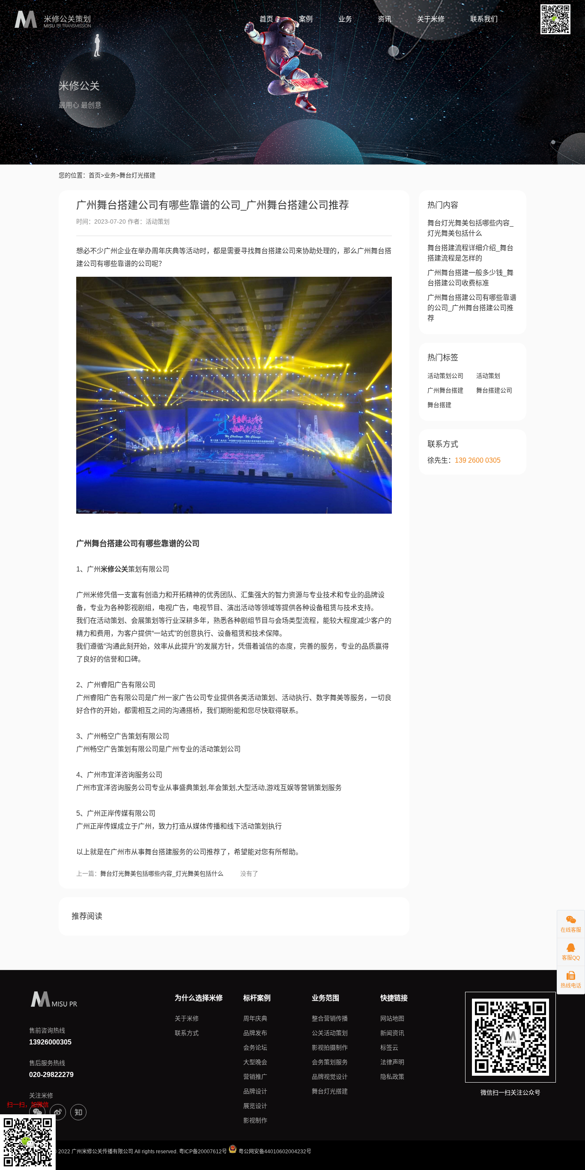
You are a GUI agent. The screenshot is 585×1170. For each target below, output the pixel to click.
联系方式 (187, 1032)
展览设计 (255, 1105)
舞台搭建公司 (494, 390)
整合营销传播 (330, 1018)
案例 (306, 19)
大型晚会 (255, 1062)
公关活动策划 (330, 1032)
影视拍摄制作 (330, 1047)
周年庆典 (255, 1018)
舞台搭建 (439, 404)
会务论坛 (255, 1047)
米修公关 (114, 569)
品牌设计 (255, 1091)
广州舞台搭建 (445, 390)
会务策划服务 (330, 1062)
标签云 (389, 1047)
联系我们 (484, 19)
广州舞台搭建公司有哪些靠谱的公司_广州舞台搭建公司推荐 (471, 308)
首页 (266, 19)
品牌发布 (255, 1032)
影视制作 (255, 1120)
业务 (345, 19)
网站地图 (392, 1018)
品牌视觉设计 (330, 1076)
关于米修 (431, 19)
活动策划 (488, 375)
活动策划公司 (445, 375)
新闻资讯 (392, 1032)
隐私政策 (392, 1076)
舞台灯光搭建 (330, 1091)
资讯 (384, 19)
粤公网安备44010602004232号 (274, 1152)
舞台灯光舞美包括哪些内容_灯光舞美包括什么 (162, 873)
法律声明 (392, 1062)
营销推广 (255, 1076)
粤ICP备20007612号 (203, 1152)
